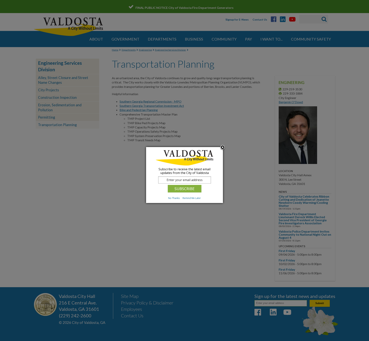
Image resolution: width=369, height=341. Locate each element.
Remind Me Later (192, 198)
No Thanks (174, 198)
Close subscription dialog (222, 148)
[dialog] (184, 175)
